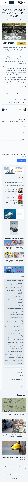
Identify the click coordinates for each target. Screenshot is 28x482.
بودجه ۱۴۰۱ (22, 91)
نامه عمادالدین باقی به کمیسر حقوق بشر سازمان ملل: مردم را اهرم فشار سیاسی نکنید (14, 343)
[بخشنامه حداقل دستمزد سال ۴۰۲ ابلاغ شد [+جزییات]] (14, 448)
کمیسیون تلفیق (9, 94)
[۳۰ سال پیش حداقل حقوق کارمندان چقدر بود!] (14, 405)
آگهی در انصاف (4, 466)
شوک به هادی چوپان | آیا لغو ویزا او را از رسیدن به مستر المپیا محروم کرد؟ (14, 295)
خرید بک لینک (20, 386)
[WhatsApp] (9, 103)
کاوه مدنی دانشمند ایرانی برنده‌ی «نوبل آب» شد (14, 287)
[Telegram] (4, 2)
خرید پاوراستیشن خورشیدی (17, 379)
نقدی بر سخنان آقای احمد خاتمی (16, 285)
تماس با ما (12, 466)
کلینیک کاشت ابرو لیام (18, 376)
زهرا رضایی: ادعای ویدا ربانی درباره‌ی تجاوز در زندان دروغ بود (11, 181)
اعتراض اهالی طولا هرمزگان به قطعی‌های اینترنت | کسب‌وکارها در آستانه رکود (15, 313)
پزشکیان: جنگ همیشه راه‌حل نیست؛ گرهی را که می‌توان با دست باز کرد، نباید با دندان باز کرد (14, 338)
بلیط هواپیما (20, 372)
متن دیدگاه (23, 139)
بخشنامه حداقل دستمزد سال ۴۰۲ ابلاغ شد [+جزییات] (14, 457)
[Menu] (3, 2)
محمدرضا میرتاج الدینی (20, 94)
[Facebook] (23, 103)
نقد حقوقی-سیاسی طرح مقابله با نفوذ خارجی (14, 326)
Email (24, 133)
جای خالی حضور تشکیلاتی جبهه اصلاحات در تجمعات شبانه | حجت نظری (14, 347)
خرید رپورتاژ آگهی (19, 383)
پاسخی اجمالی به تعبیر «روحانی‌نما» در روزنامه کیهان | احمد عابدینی (11, 202)
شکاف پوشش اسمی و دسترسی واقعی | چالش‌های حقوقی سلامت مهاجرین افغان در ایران (14, 186)
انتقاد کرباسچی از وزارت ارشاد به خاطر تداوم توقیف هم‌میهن (11, 196)
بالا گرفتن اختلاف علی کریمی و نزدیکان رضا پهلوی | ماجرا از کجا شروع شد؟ (11, 191)
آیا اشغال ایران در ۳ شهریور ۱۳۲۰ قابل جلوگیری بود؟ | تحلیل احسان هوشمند (14, 361)
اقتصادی (8, 19)
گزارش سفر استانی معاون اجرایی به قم (15, 351)
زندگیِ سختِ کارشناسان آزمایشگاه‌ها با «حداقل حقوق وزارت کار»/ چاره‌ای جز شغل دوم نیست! (14, 435)
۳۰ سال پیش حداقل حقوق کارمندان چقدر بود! (16, 414)
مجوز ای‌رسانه (24, 468)
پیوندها (18, 466)
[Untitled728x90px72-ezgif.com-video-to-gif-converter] (14, 43)
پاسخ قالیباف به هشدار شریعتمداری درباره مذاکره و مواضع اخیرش (15, 309)
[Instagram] (5, 2)
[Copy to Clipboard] (4, 103)
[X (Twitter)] (18, 103)
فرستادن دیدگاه (21, 160)
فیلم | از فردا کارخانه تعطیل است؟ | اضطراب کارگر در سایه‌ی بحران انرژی (14, 329)
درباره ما (24, 466)
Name (24, 126)
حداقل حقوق (15, 91)
